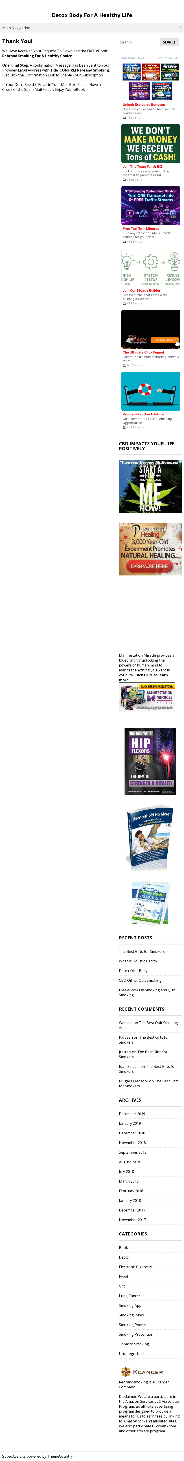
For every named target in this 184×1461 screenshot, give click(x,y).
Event (123, 1276)
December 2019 (132, 1113)
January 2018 (130, 1200)
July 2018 (126, 1171)
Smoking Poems (132, 1324)
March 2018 (129, 1181)
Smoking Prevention (136, 1334)
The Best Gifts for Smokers (142, 951)
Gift (122, 1286)
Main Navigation (16, 27)
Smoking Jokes (131, 1315)
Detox (124, 1257)
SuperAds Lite (14, 1456)
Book (123, 1247)
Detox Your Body (133, 970)
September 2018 (133, 1152)
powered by (36, 1456)
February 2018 (131, 1190)
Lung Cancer (129, 1295)
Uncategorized (131, 1353)
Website (126, 1022)
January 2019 (130, 1123)
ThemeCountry (60, 1456)
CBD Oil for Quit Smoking (140, 980)
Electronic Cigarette (135, 1266)
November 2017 (132, 1219)
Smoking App (130, 1305)
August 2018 (129, 1161)
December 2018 (132, 1133)
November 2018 (132, 1142)
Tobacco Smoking (134, 1344)
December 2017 (132, 1210)
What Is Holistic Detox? (138, 961)
